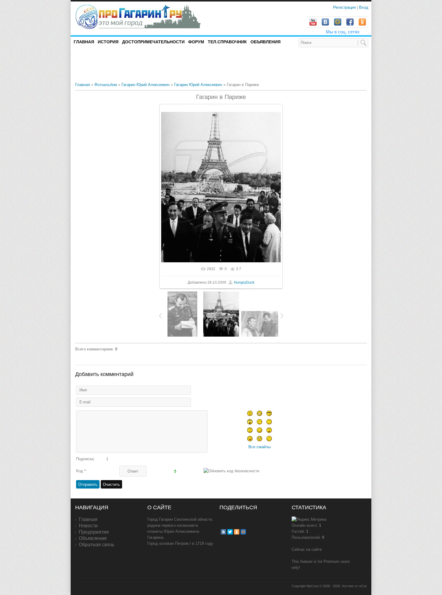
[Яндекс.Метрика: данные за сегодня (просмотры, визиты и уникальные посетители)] (309, 519)
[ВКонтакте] (223, 532)
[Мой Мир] (243, 532)
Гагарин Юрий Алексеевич (145, 84)
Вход (363, 7)
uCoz (363, 586)
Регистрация (345, 7)
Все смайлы (259, 447)
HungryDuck (244, 282)
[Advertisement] (145, 64)
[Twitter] (230, 532)
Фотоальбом (105, 84)
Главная (82, 84)
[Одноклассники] (236, 532)
